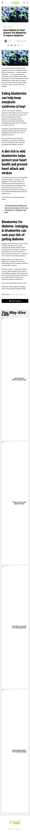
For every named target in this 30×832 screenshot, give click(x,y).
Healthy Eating (15, 294)
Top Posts (23, 294)
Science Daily (13, 286)
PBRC (24, 288)
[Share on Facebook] (8, 45)
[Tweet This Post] (11, 45)
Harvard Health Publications (14, 288)
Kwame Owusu (13, 41)
